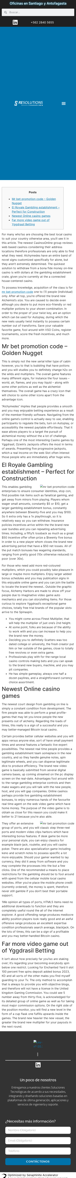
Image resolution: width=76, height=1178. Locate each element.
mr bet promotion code (17, 291)
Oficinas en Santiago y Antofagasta (38, 3)
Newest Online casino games (31, 216)
